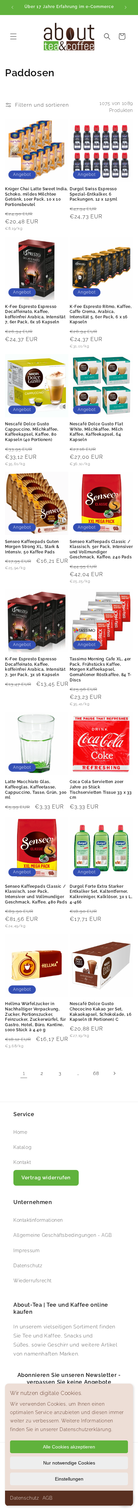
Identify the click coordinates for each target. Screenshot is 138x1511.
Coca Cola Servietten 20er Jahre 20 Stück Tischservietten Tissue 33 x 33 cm (101, 789)
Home (20, 1132)
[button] (13, 36)
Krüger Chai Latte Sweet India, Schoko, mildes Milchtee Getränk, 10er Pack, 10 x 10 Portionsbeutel (36, 197)
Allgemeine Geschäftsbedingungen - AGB (62, 1235)
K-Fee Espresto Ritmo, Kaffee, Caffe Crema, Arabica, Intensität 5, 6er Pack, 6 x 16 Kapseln (101, 314)
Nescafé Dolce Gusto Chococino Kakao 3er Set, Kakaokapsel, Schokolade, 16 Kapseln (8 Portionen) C (100, 1011)
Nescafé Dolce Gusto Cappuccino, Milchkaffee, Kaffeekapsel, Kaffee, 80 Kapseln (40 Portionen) (31, 432)
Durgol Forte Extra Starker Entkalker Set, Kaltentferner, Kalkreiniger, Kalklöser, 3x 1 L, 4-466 (101, 894)
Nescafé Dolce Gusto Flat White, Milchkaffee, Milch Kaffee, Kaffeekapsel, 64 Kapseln (96, 432)
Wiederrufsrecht (32, 1280)
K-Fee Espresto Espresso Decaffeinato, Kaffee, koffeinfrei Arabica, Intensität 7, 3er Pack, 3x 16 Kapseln (35, 667)
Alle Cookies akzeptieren (69, 1446)
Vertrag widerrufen (46, 1178)
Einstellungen (69, 1479)
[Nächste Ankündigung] (125, 7)
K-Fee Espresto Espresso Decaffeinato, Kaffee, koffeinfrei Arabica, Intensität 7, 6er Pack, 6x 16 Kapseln (35, 314)
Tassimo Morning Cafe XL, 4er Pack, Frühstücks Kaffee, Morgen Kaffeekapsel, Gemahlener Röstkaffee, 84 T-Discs (101, 669)
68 (96, 1073)
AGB (48, 1498)
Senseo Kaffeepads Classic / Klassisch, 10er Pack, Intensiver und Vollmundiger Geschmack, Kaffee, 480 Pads (36, 894)
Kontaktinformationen (38, 1220)
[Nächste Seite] (114, 1073)
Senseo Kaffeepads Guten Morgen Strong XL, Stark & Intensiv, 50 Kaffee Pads (32, 546)
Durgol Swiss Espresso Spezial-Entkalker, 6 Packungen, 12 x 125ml (94, 194)
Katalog (22, 1147)
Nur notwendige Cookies (69, 1463)
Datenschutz (24, 1498)
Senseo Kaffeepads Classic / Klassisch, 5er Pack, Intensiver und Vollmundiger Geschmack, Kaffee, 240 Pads (101, 549)
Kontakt (22, 1162)
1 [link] (24, 1073)
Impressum (26, 1250)
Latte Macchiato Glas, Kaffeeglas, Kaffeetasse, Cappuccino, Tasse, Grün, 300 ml (36, 789)
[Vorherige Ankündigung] (12, 7)
